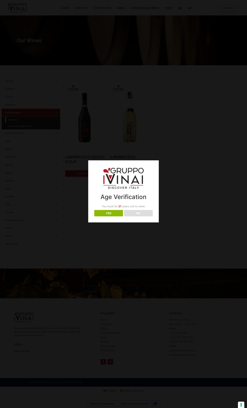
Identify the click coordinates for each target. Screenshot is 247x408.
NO (138, 213)
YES (108, 213)
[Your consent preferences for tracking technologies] (241, 405)
